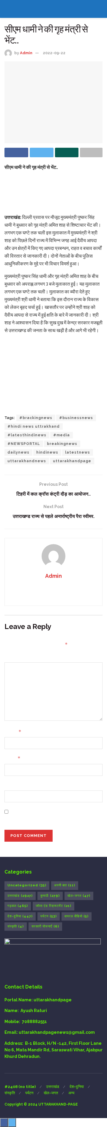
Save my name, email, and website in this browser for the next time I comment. (54, 815)
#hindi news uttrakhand (33, 426)
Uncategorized (26, 885)
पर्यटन (48, 916)
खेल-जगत (78, 896)
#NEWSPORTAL (23, 444)
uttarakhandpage (72, 461)
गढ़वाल (17, 906)
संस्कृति (15, 926)
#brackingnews (35, 418)
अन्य (71, 1093)
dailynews (18, 452)
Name (12, 731)
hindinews (47, 452)
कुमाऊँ (50, 896)
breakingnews (62, 444)
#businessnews (76, 418)
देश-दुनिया (20, 916)
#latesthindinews (26, 435)
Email (12, 758)
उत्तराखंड (20, 896)
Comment (15, 657)
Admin (26, 53)
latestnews (77, 452)
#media (61, 435)
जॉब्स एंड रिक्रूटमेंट (53, 906)
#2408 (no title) (20, 1086)
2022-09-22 (54, 53)
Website (13, 785)
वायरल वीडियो (76, 916)
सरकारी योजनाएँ (45, 926)
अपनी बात (64, 885)
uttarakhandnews (26, 461)
